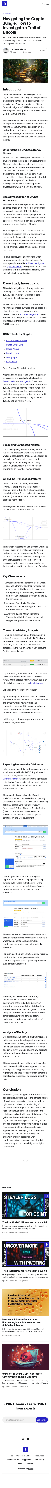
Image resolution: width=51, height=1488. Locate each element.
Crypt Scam (11, 361)
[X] (23, 1439)
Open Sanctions (14, 266)
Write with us (13, 1459)
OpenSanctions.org (11, 779)
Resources (39, 1456)
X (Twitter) (39, 1459)
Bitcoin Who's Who (14, 345)
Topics (10, 1456)
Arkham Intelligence (35, 263)
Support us (26, 1459)
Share (42, 50)
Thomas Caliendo (18, 49)
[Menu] (47, 4)
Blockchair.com (37, 683)
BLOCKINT (7, 14)
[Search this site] (43, 4)
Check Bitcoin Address (16, 340)
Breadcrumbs (12, 353)
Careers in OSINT (23, 1456)
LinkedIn (20, 1463)
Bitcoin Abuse (12, 349)
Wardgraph (11, 357)
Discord (30, 1463)
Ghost (30, 1469)
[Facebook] (28, 1439)
